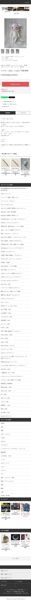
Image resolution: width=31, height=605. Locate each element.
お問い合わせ (4, 585)
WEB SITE (7, 11)
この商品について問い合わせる (9, 104)
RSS (24, 593)
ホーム (3, 56)
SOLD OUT (15, 84)
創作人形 (15, 60)
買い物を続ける (5, 106)
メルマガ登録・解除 (17, 593)
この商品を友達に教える (7, 101)
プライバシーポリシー (7, 593)
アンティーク (24, 11)
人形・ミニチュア (9, 59)
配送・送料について (22, 589)
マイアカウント (4, 581)
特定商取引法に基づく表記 (8, 91)
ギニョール (16, 11)
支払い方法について (13, 589)
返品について (5, 89)
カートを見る (19, 581)
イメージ (23, 112)
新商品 (7, 57)
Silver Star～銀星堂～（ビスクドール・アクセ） (15, 56)
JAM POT (16, 13)
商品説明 (8, 112)
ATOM (26, 593)
